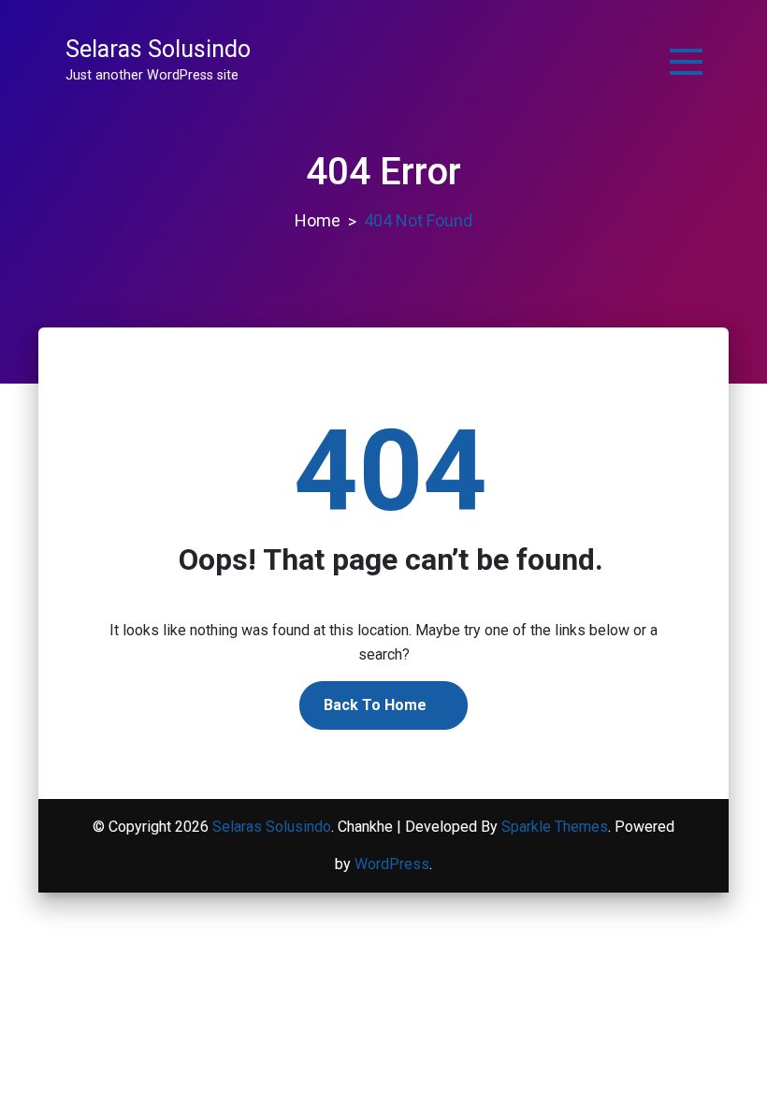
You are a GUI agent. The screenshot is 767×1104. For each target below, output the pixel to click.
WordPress (392, 864)
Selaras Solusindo (158, 49)
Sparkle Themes (554, 826)
